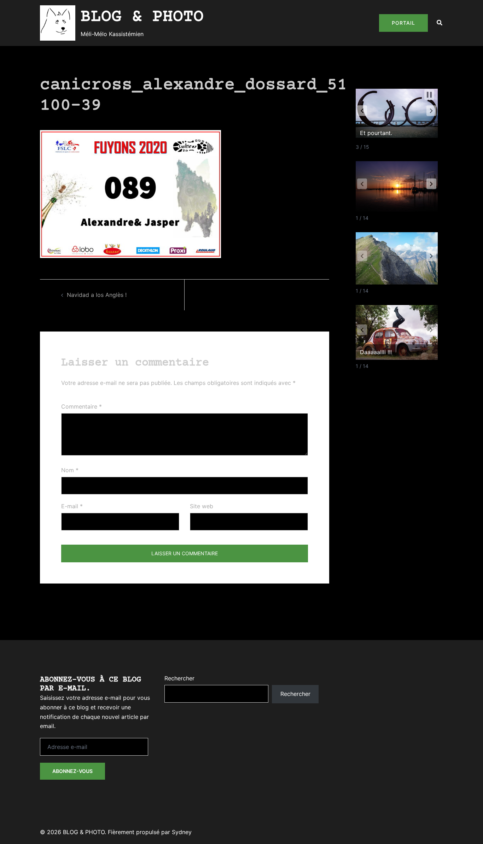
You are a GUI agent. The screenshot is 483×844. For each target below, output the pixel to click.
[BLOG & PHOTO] (57, 23)
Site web (201, 506)
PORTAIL (403, 23)
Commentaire (81, 406)
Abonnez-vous (72, 771)
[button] (440, 23)
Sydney (182, 832)
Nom (69, 470)
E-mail (72, 506)
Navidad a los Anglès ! (97, 294)
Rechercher (179, 678)
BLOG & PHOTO (142, 17)
